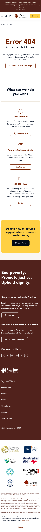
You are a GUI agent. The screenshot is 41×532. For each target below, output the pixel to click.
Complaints (5, 406)
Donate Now (20, 9)
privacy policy (24, 520)
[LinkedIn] (17, 355)
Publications (6, 387)
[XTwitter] (7, 355)
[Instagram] (12, 355)
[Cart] (10, 16)
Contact (4, 412)
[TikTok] (26, 355)
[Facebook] (3, 355)
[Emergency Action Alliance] (31, 472)
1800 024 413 (10, 381)
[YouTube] (21, 355)
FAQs (3, 400)
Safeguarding (6, 418)
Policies (4, 394)
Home (3, 25)
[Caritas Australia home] (20, 16)
